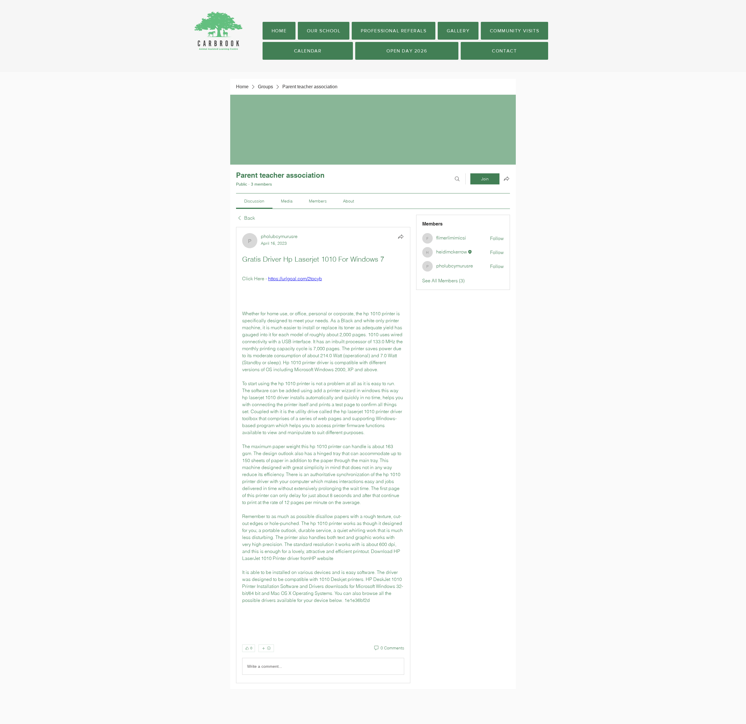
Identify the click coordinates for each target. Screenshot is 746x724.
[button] (323, 31)
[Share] (400, 236)
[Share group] (506, 178)
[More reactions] (266, 648)
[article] (323, 455)
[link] (254, 201)
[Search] (457, 178)
